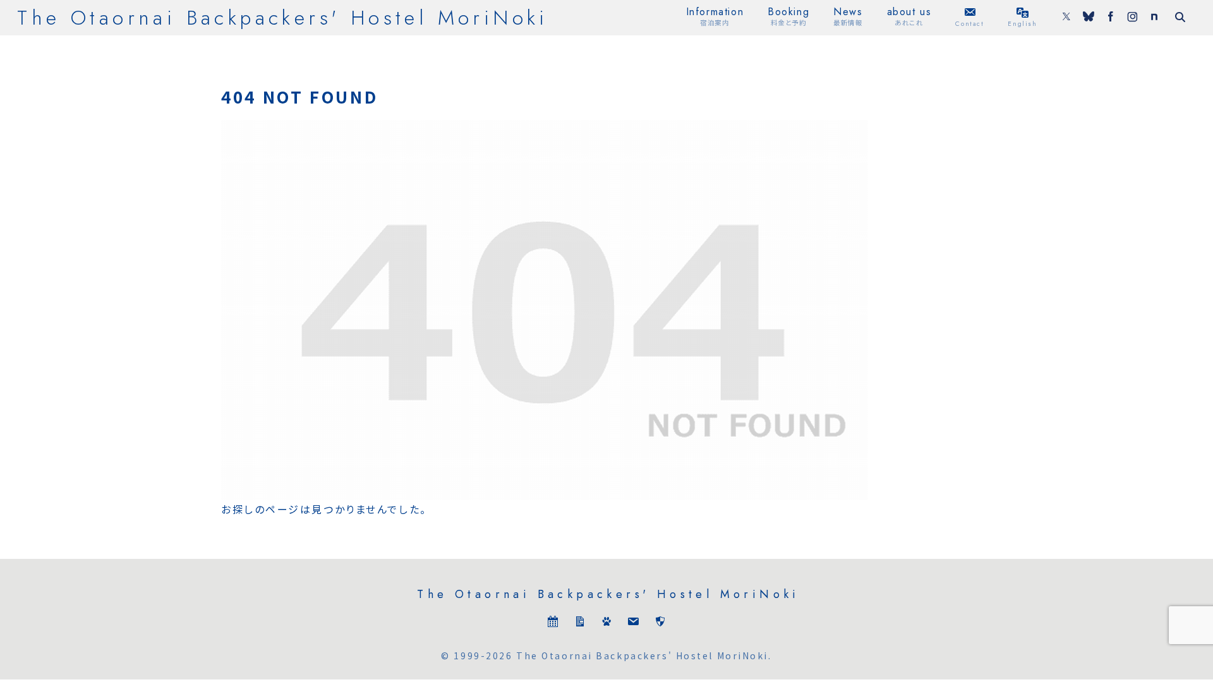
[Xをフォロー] (1066, 17)
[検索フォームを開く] (1180, 17)
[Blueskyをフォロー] (1088, 17)
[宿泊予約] (552, 624)
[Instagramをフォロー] (1132, 17)
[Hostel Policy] (660, 624)
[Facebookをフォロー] (1111, 17)
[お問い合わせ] (633, 624)
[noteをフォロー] (1154, 17)
